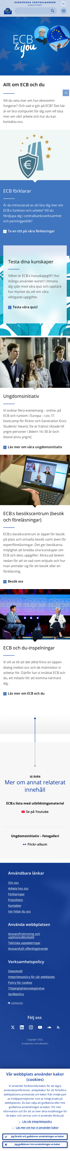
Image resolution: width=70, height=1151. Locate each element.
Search (52, 11)
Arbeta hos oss (18, 888)
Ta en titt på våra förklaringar (31, 231)
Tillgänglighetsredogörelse (26, 988)
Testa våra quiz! (25, 307)
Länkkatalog (17, 1003)
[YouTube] (40, 1027)
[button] (63, 3)
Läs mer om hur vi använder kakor (37, 1128)
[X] (13, 1027)
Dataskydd (15, 971)
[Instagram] (31, 1027)
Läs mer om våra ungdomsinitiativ (35, 447)
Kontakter (14, 905)
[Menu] (63, 11)
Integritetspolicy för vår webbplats (31, 977)
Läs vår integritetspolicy (37, 1121)
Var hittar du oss (19, 911)
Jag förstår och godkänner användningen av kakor (37, 1137)
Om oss (13, 882)
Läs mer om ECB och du (26, 693)
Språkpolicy (16, 994)
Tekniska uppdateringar (24, 943)
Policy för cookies (20, 982)
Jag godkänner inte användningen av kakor (37, 1144)
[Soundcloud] (49, 1027)
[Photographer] (67, 333)
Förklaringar (16, 894)
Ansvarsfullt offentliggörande (28, 948)
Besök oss (15, 581)
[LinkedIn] (22, 1027)
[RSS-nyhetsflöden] (58, 1027)
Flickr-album (37, 844)
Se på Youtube (37, 812)
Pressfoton (15, 900)
